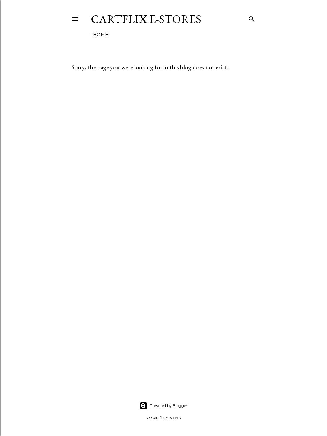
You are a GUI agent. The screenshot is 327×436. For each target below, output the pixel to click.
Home (100, 35)
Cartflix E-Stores (146, 18)
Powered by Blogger (168, 405)
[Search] (251, 17)
